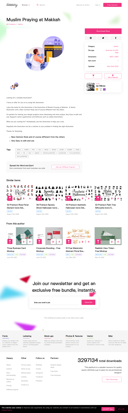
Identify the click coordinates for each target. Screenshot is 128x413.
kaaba (77, 149)
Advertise (24, 381)
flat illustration (74, 153)
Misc (67, 254)
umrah (19, 149)
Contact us (25, 385)
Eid (24, 153)
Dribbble (39, 365)
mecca (46, 149)
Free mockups (55, 375)
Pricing (8, 385)
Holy (29, 153)
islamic (62, 149)
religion (69, 149)
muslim (54, 149)
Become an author (10, 380)
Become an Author (83, 5)
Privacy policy (26, 365)
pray (33, 149)
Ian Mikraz (100, 86)
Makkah (37, 153)
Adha (18, 153)
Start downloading (11, 374)
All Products (11, 24)
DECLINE (121, 409)
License (23, 377)
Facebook (39, 377)
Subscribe (88, 302)
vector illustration (49, 153)
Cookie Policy (7, 410)
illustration (62, 153)
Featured (22, 254)
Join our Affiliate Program (65, 167)
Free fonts (54, 371)
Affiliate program (12, 389)
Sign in (97, 5)
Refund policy (26, 373)
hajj (39, 149)
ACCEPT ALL (108, 409)
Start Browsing (112, 379)
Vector (20, 24)
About (8, 365)
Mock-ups (10, 254)
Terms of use (25, 369)
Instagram (39, 373)
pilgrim (26, 149)
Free (16, 254)
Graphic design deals (55, 366)
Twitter (38, 369)
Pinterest (39, 381)
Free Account (112, 5)
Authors (9, 369)
